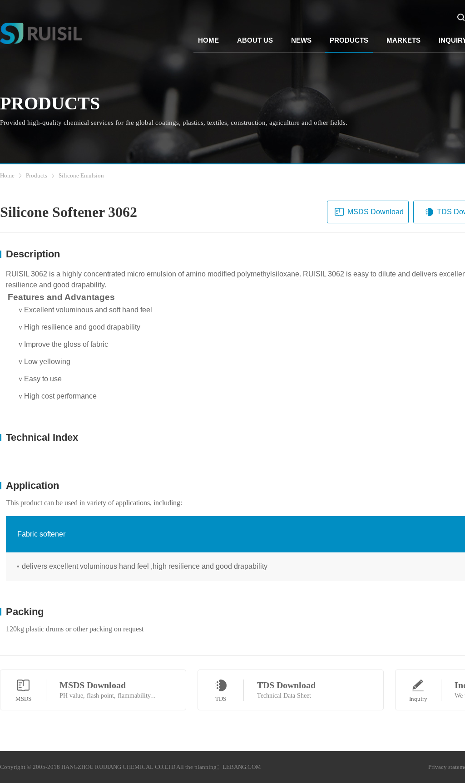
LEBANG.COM (242, 766)
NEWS (301, 40)
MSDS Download (375, 212)
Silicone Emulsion (81, 175)
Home (7, 175)
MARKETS (403, 40)
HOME (208, 40)
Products (36, 175)
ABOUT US (255, 40)
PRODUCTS (349, 40)
